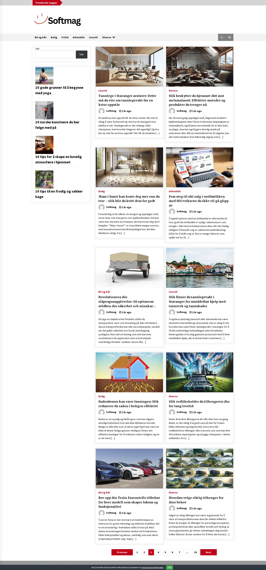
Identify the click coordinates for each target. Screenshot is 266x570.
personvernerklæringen (152, 567)
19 (195, 552)
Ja (169, 567)
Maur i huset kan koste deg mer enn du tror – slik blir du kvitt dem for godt (129, 199)
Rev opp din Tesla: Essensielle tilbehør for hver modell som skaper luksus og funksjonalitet (129, 502)
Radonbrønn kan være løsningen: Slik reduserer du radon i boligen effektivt (128, 404)
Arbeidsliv (79, 37)
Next (208, 552)
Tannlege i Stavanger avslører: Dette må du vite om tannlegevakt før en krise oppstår (127, 100)
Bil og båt (41, 37)
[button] (222, 37)
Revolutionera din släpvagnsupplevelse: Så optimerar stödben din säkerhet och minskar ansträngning (126, 301)
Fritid (65, 37)
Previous (122, 552)
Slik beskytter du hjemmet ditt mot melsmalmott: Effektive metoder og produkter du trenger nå (197, 100)
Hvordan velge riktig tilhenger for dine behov (196, 500)
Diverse (106, 37)
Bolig (54, 37)
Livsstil (93, 37)
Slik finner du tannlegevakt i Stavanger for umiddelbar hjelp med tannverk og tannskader (197, 301)
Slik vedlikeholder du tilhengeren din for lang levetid (199, 404)
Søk (37, 48)
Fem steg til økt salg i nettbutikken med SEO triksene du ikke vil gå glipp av (199, 201)
